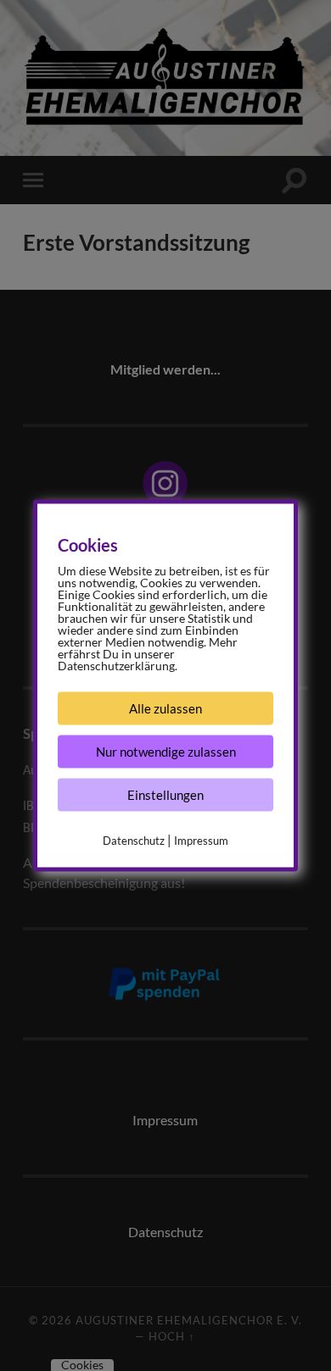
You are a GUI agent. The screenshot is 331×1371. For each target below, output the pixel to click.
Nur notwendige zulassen (166, 751)
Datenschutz (134, 840)
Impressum (201, 840)
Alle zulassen (165, 708)
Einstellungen (165, 794)
